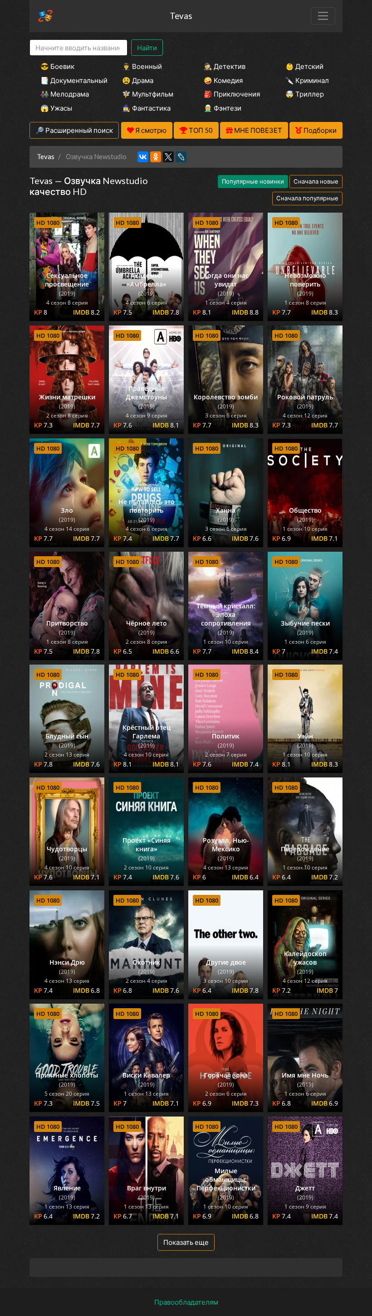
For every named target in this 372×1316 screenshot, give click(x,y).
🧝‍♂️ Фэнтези (222, 108)
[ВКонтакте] (142, 156)
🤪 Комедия (223, 80)
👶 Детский (304, 66)
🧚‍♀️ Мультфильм (147, 94)
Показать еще (186, 1242)
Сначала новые (316, 181)
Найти (147, 48)
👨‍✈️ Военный (142, 66)
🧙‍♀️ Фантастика (146, 108)
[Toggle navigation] (323, 15)
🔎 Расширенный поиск (74, 130)
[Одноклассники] (155, 156)
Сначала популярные (307, 198)
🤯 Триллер (304, 94)
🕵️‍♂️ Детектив (224, 66)
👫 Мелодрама (64, 94)
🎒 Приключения (232, 94)
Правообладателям (186, 1302)
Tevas (181, 15)
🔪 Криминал (307, 80)
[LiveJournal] (181, 156)
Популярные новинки (253, 181)
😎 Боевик (57, 66)
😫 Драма (137, 80)
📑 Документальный (69, 80)
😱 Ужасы (56, 108)
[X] (168, 156)
